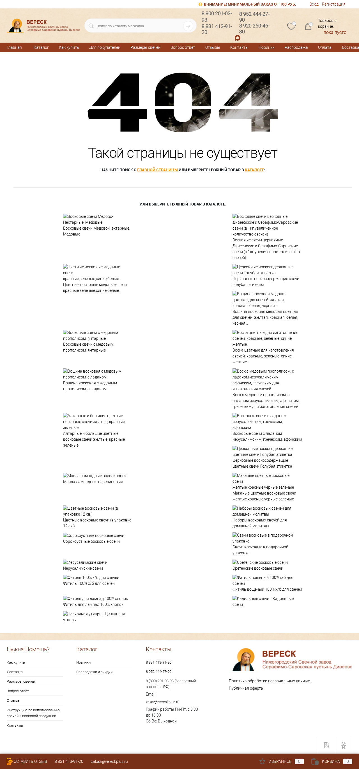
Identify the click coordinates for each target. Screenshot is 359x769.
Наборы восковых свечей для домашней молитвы (260, 523)
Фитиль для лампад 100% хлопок (93, 604)
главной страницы (157, 169)
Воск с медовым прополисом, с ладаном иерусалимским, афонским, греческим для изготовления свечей (266, 400)
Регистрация (334, 4)
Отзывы (212, 47)
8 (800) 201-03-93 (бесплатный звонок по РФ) (171, 684)
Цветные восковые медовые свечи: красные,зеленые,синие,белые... (95, 287)
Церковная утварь (94, 616)
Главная (14, 47)
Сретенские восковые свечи (258, 568)
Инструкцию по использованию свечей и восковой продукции (33, 713)
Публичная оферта (246, 688)
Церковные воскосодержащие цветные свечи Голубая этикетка (262, 463)
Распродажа (296, 47)
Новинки (267, 47)
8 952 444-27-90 (158, 671)
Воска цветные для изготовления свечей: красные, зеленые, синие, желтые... (263, 356)
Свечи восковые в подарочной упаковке (260, 550)
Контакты (239, 47)
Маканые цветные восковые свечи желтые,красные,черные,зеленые (264, 496)
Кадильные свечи (263, 601)
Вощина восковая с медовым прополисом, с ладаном (90, 386)
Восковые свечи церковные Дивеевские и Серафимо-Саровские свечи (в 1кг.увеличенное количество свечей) (266, 249)
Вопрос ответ (183, 47)
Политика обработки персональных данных (269, 681)
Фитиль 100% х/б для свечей (89, 583)
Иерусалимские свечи (83, 568)
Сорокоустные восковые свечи (91, 541)
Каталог (41, 47)
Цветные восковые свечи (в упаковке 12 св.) (97, 523)
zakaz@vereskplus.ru (162, 702)
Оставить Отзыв (30, 761)
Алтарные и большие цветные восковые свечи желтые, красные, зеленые (94, 439)
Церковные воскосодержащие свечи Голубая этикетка (266, 281)
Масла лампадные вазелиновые (93, 481)
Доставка (15, 672)
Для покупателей (104, 47)
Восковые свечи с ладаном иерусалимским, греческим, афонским (267, 436)
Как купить (69, 47)
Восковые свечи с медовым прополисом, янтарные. (88, 347)
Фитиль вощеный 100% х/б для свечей (267, 589)
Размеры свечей (145, 47)
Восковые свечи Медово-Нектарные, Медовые (96, 231)
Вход (314, 4)
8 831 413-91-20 (158, 662)
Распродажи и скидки (94, 672)
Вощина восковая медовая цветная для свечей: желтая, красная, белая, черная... (265, 317)
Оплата (325, 47)
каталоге (254, 169)
